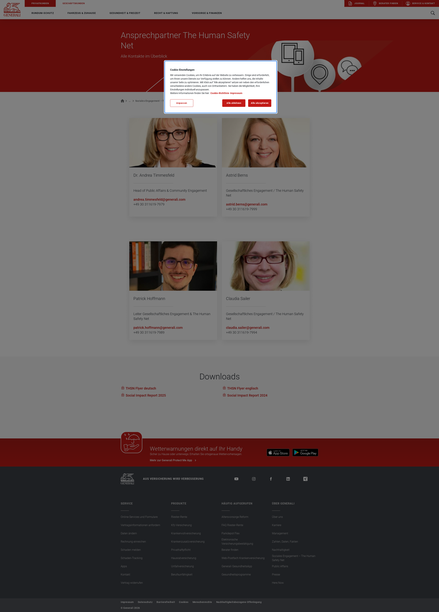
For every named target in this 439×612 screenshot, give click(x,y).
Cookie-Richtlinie (219, 93)
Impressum (236, 93)
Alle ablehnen (234, 103)
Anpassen (181, 103)
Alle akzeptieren (260, 103)
